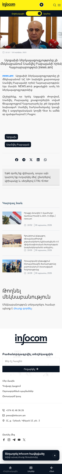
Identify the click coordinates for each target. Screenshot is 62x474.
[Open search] (54, 5)
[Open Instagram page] (8, 439)
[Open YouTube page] (19, 439)
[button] (16, 159)
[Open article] (11, 218)
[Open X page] (24, 439)
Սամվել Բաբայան (17, 144)
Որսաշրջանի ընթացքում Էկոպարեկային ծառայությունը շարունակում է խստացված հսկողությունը (40, 265)
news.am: (8, 75)
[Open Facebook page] (3, 439)
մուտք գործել (22, 308)
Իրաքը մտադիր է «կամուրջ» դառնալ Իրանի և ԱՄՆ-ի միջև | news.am (40, 216)
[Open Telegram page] (14, 439)
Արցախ (11, 137)
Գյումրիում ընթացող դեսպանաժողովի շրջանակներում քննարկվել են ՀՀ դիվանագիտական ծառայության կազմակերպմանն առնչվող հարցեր (41, 242)
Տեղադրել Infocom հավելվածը (25, 455)
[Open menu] (59, 5)
